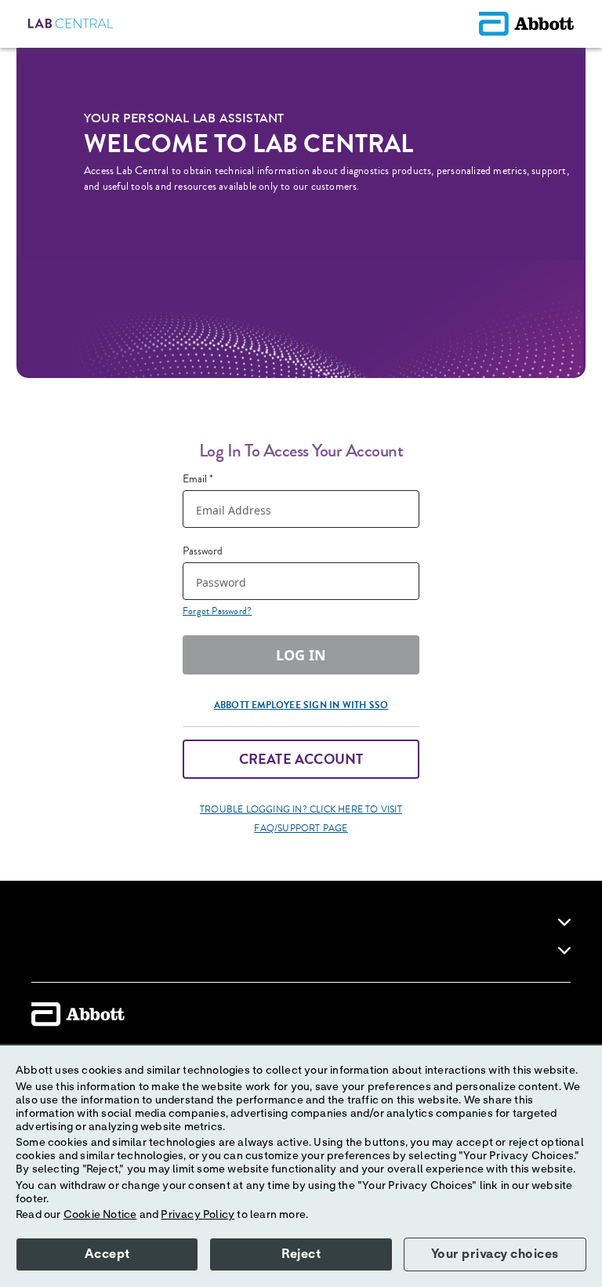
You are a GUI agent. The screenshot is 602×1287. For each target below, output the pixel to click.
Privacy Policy (197, 1214)
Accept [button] (107, 1254)
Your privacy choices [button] (495, 1254)
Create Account (301, 759)
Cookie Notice (100, 1214)
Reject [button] (301, 1254)
